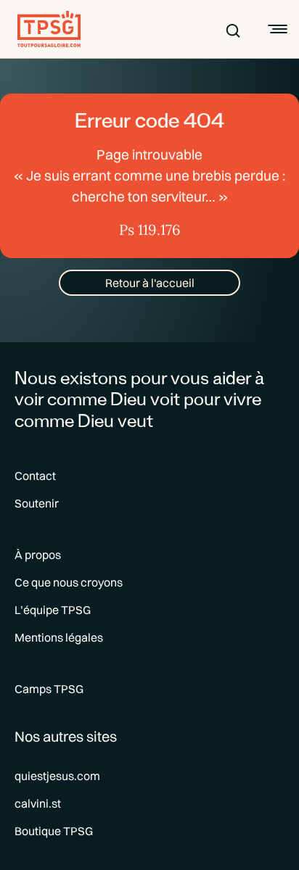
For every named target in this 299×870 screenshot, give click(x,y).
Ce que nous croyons (69, 582)
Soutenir (37, 503)
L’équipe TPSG (53, 609)
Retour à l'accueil (149, 283)
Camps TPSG (49, 689)
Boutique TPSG (54, 831)
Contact (35, 475)
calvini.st (38, 803)
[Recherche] (233, 29)
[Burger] (275, 29)
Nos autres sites (66, 736)
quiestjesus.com (57, 775)
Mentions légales (59, 637)
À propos (38, 554)
